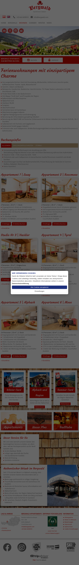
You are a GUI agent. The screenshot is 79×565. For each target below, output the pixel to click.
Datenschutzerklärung (20, 283)
